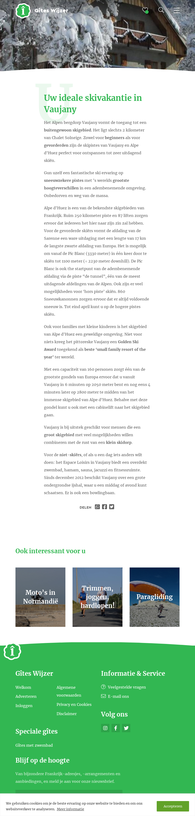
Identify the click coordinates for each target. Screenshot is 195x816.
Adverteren (26, 696)
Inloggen (24, 705)
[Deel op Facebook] (105, 507)
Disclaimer (67, 713)
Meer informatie (70, 809)
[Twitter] (126, 728)
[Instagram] (105, 728)
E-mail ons (118, 696)
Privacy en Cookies (74, 704)
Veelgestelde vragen (126, 687)
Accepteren (173, 806)
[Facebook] (116, 728)
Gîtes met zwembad (34, 745)
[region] (97, 804)
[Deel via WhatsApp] (98, 507)
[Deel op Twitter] (112, 507)
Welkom (23, 687)
